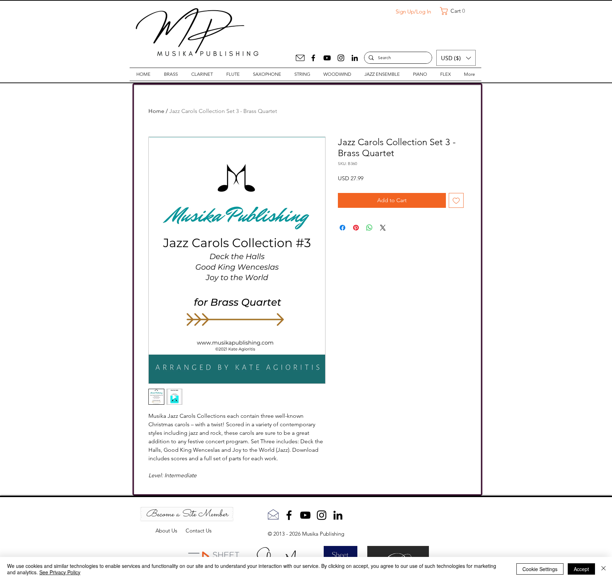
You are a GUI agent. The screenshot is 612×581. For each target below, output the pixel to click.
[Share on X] (383, 227)
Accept (581, 569)
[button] (455, 11)
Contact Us (198, 530)
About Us (170, 530)
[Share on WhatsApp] (369, 227)
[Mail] (300, 58)
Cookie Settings (539, 569)
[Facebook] (313, 57)
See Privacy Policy (59, 572)
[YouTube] (327, 57)
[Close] (603, 569)
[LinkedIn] (354, 57)
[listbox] (456, 58)
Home (156, 111)
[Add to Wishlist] (456, 200)
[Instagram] (340, 57)
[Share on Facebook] (342, 227)
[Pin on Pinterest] (356, 227)
